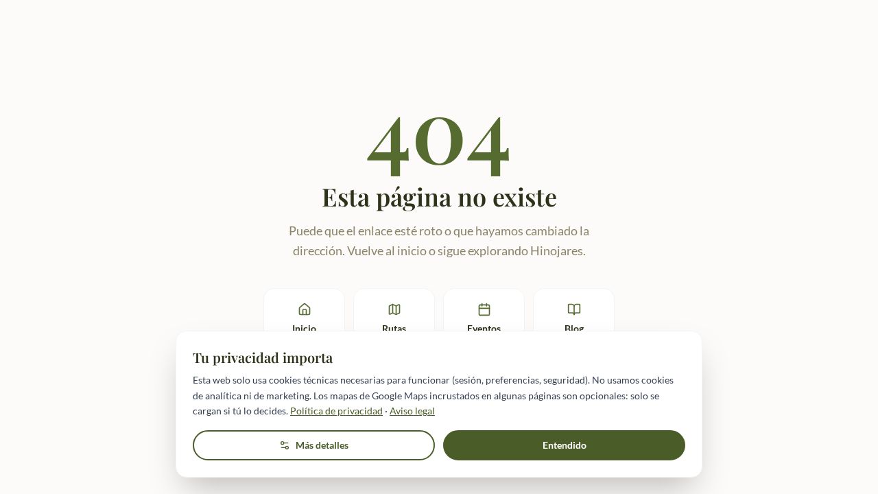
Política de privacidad (336, 410)
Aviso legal (412, 410)
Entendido (564, 445)
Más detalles (322, 445)
